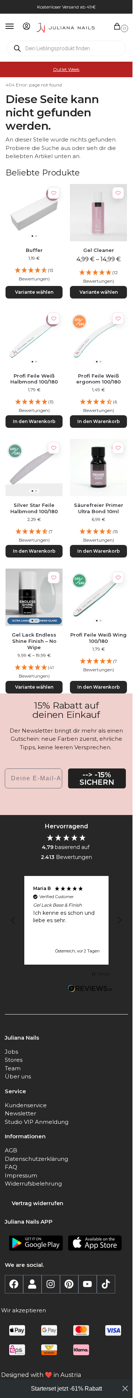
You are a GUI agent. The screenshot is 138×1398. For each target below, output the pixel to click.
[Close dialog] (125, 1388)
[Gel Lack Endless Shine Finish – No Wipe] (34, 597)
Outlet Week (66, 69)
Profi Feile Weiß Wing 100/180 (98, 638)
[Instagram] (51, 1284)
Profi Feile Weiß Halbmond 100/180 (34, 379)
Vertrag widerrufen (37, 1203)
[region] (66, 920)
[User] (32, 1284)
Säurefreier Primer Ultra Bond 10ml (98, 508)
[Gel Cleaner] (98, 212)
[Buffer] (34, 212)
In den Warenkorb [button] (34, 421)
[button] (118, 26)
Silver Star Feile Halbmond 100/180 (34, 508)
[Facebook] (14, 1284)
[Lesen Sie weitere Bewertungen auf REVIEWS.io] (90, 989)
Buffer (34, 250)
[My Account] (26, 27)
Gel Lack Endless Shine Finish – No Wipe (34, 641)
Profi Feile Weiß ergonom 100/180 (98, 379)
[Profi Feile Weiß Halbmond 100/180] (34, 338)
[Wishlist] (54, 193)
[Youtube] (87, 1284)
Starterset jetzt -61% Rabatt (66, 1388)
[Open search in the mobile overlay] (66, 48)
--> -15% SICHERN (96, 778)
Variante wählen (34, 292)
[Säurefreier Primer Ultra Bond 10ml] (98, 467)
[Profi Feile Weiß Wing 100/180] (98, 597)
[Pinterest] (69, 1284)
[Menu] (17, 26)
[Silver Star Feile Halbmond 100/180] (34, 467)
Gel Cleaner (98, 250)
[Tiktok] (106, 1284)
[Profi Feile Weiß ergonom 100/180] (98, 338)
